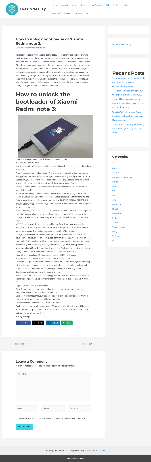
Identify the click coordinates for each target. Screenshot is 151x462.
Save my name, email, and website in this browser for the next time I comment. (52, 418)
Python (116, 5)
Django (84, 5)
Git (113, 190)
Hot (125, 5)
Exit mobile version (75, 458)
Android (64, 5)
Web (107, 5)
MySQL (115, 209)
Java (88, 13)
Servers (78, 13)
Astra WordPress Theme (95, 450)
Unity (74, 5)
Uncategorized (118, 227)
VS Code (115, 236)
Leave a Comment (23, 47)
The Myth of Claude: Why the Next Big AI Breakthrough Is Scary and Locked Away (128, 128)
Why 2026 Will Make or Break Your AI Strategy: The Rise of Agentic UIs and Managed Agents (127, 116)
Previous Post (20, 343)
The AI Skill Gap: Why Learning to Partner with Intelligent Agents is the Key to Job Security (128, 103)
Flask (114, 186)
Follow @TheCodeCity (121, 44)
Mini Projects (96, 5)
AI (113, 163)
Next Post (89, 343)
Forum (54, 5)
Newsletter (117, 213)
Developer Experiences (61, 13)
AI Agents (116, 168)
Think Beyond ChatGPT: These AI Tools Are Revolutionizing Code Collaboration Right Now (128, 82)
